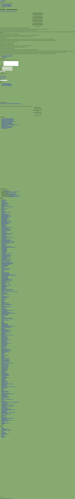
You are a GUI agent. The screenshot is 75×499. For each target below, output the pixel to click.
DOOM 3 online (4, 283)
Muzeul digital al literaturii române (6, 351)
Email (1, 68)
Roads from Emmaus (4, 384)
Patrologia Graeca (4, 370)
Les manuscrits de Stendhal (5, 314)
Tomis (2, 414)
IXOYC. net (3, 308)
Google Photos (3, 432)
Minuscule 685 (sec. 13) (5, 342)
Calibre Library (3, 225)
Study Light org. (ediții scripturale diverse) (7, 399)
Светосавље (3, 423)
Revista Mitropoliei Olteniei (5, 381)
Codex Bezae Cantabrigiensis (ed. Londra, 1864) (8, 237)
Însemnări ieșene (4, 303)
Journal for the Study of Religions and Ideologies (8, 310)
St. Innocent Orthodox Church (5, 396)
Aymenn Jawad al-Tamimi (5, 208)
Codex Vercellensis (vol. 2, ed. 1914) (6, 256)
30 (0, 78)
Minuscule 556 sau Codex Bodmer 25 (6, 339)
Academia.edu (3, 199)
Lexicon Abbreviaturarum (5, 315)
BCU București (3, 209)
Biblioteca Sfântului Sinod (5, 222)
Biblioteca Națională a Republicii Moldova (7, 221)
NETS (2, 354)
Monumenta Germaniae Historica (6, 349)
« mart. (1, 79)
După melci (6, 190)
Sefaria (2, 392)
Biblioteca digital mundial (5, 215)
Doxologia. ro (3, 284)
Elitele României (4, 287)
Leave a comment (14, 11)
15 (5, 76)
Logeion (3, 321)
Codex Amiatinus (4, 235)
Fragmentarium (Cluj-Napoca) (5, 294)
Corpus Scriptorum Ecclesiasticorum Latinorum (7, 263)
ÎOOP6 (2, 305)
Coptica (2, 261)
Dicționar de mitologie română (5, 273)
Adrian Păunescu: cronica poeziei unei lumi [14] (7, 123)
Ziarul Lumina (3, 437)
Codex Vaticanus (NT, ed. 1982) (6, 254)
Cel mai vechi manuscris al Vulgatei (6, 230)
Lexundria (3, 316)
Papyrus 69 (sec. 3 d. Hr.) (5, 368)
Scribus (2, 389)
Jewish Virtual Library (4, 309)
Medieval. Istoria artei (4, 327)
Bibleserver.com (4, 211)
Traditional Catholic (4, 415)
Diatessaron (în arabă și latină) (5, 272)
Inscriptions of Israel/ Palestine (5, 302)
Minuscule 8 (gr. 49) (4, 345)
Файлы (2, 424)
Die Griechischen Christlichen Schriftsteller (7, 280)
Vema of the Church (4, 417)
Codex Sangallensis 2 (4, 248)
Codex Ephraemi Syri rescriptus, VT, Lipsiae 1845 (8, 242)
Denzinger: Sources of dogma (5, 268)
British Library (3, 224)
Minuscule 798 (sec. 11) (4, 344)
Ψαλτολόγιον (3, 422)
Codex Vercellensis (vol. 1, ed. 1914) (6, 255)
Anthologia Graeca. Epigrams (5, 204)
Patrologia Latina (4, 371)
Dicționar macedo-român (5, 277)
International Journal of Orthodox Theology (7, 304)
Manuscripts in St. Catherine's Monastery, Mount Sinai (8, 325)
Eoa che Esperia (4, 288)
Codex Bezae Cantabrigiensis (5, 236)
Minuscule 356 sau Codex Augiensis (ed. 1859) (7, 334)
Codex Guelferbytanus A (5, 244)
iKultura (3, 300)
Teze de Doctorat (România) (5, 403)
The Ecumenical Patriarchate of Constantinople (7, 406)
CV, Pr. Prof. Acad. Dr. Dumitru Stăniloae (7, 6)
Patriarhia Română (4, 434)
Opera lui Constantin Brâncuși (5, 360)
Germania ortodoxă (4, 296)
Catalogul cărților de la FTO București (6, 229)
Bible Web (3, 428)
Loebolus (3, 320)
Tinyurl (2, 435)
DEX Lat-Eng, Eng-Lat (4, 270)
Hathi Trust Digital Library (5, 297)
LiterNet (3, 319)
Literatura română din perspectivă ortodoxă (7, 56)
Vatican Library (3, 436)
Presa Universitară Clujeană (5, 375)
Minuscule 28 (3, 333)
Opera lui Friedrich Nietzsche (5, 361)
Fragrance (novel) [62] (4, 125)
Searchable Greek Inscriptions (5, 391)
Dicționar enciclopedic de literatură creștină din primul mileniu (9, 275)
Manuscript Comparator (4, 324)
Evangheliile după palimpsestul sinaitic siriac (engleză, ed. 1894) (9, 291)
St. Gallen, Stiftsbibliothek (5, 395)
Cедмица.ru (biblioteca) (5, 266)
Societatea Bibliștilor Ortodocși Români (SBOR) (8, 393)
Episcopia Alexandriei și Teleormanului (6, 430)
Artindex (3, 207)
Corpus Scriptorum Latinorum (5, 264)
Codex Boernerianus (4, 238)
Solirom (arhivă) (4, 394)
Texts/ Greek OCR (4, 402)
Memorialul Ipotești (4, 329)
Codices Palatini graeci (4, 258)
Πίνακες (3, 421)
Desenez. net (3, 269)
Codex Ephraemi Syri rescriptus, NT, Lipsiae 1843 (8, 241)
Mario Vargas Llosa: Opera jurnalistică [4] (7, 122)
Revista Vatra (3, 382)
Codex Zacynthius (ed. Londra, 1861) (6, 257)
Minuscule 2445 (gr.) (4, 332)
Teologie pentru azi (2, 1)
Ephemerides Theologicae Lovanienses (6, 289)
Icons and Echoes (4, 299)
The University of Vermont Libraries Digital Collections (8, 412)
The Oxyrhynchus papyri (5, 408)
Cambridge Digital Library (5, 226)
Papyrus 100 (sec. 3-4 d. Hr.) (5, 363)
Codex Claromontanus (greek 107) (6, 239)
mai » (3, 79)
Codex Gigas (3, 243)
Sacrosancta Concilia (4, 387)
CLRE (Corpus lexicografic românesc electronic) (8, 233)
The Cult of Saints (4, 405)
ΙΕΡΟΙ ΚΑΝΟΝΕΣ (4, 419)
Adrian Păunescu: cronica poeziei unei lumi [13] (7, 126)
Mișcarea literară (4, 346)
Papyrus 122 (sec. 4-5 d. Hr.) (5, 365)
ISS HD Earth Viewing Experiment (6, 306)
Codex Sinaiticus (4, 252)
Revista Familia (3, 380)
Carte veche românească (5, 228)
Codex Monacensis (4, 245)
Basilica (3, 427)
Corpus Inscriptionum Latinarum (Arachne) (7, 262)
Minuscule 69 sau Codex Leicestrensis (6, 343)
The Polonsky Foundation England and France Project (8, 409)
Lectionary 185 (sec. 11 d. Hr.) (5, 313)
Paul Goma (3, 372)
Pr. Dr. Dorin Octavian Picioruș (8, 11)
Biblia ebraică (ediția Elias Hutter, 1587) (6, 212)
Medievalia (3, 328)
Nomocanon (3, 356)
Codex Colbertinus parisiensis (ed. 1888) (7, 240)
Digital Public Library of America (6, 281)
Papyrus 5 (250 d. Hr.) (4, 367)
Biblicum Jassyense (4, 213)
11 (2, 76)
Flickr (2, 431)
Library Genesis (4, 317)
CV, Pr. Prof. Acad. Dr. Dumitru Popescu (7, 5)
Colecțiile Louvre (4, 259)
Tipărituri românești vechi (5, 413)
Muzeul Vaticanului (4, 352)
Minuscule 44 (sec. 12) (4, 336)
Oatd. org (3, 358)
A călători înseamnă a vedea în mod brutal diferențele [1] (8, 121)
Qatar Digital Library (4, 378)
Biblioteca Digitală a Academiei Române (7, 216)
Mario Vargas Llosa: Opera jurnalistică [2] (7, 127)
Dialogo (3, 271)
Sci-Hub (3, 388)
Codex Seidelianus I (4, 251)
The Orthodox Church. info (5, 407)
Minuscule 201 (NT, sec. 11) (5, 331)
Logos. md (3, 322)
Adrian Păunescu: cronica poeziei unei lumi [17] (7, 118)
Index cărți (3, 301)
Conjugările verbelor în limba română (6, 260)
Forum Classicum (4, 293)
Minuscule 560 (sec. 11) (4, 340)
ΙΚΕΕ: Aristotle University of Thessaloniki (7, 420)
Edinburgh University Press (5, 286)
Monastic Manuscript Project (5, 433)
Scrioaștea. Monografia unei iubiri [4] (14, 196)
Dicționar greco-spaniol (4, 276)
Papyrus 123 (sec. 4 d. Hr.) (5, 366)
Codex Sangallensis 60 (4, 250)
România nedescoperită (4, 385)
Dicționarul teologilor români (5, 278)
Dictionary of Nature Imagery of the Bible (7, 279)
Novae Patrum (3, 357)
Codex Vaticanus (4, 253)
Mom (2, 347)
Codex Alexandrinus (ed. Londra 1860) (6, 234)
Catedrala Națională (4, 429)
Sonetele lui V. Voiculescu (13, 194)
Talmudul (3, 400)
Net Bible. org (3, 353)
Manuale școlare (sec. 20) (5, 323)
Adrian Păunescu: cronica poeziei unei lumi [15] (7, 120)
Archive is (3, 205)
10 (1, 76)
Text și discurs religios (4, 401)
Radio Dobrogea (4, 379)
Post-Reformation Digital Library (6, 374)
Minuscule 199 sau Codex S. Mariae (6, 330)
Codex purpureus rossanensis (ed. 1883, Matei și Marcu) (8, 247)
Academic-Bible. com (4, 200)
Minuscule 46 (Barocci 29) (5, 337)
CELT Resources (4, 231)
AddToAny (3, 201)
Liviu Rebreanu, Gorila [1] (5, 128)
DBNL (2, 267)
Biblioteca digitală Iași (4, 218)
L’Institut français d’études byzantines (6, 312)
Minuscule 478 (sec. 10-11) (5, 338)
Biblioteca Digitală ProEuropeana (6, 219)
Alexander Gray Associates (5, 202)
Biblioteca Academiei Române (5, 214)
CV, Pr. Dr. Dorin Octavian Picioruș (6, 4)
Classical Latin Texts (4, 232)
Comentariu (1, 65)
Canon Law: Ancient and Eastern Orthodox (7, 227)
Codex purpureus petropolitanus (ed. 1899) (7, 246)
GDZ (2, 295)
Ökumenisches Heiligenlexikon (5, 359)
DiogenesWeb (3, 282)
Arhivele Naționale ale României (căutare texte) (7, 206)
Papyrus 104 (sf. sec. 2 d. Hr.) (5, 364)
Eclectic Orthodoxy (4, 285)
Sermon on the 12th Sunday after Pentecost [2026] (8, 119)
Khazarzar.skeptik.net (4, 311)
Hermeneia (3, 298)
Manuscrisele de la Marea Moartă (6, 326)
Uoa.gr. (2, 416)
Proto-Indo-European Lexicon (5, 377)
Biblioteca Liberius (4, 220)
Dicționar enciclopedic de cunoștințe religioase (7, 274)
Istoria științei (3, 307)
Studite (2, 398)
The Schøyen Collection (5, 410)
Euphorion (3, 290)
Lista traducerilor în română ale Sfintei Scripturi (7, 318)
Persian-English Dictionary (5, 373)
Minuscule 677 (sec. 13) (5, 341)
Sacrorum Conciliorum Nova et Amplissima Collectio (8, 386)
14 (4, 76)
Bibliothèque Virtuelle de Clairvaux (6, 223)
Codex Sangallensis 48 (4, 249)
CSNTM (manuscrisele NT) (5, 265)
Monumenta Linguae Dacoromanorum (6, 350)
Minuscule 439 (3, 335)
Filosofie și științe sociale (5, 292)
